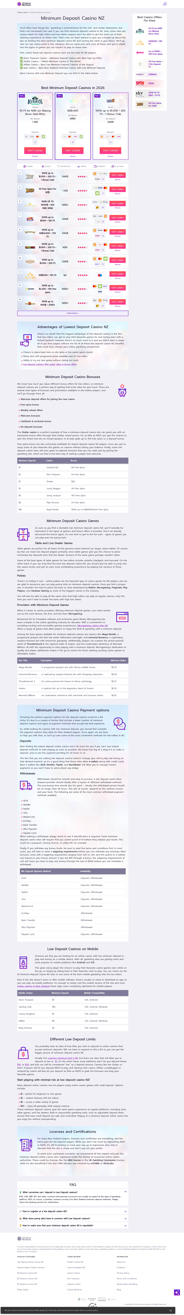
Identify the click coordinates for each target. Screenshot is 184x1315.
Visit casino (72, 150)
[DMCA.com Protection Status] (72, 1299)
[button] (72, 313)
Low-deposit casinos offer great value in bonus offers (50, 364)
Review (73, 156)
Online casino (22, 12)
